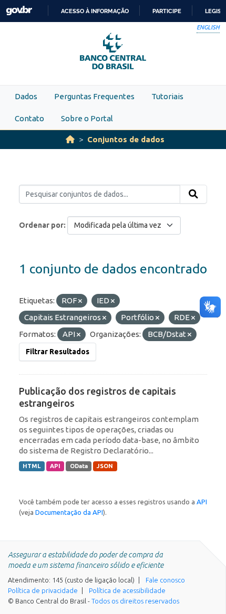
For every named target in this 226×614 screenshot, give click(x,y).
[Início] (70, 139)
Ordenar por (41, 225)
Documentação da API (69, 512)
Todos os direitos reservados (135, 601)
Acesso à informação (95, 11)
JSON (105, 466)
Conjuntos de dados (126, 139)
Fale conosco (165, 580)
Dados (26, 96)
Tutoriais (167, 96)
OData (79, 466)
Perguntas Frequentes (94, 96)
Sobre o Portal (87, 118)
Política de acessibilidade (127, 590)
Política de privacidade (43, 590)
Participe (166, 11)
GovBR (19, 11)
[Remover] (80, 301)
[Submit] (193, 194)
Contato (29, 118)
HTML (31, 466)
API (55, 466)
